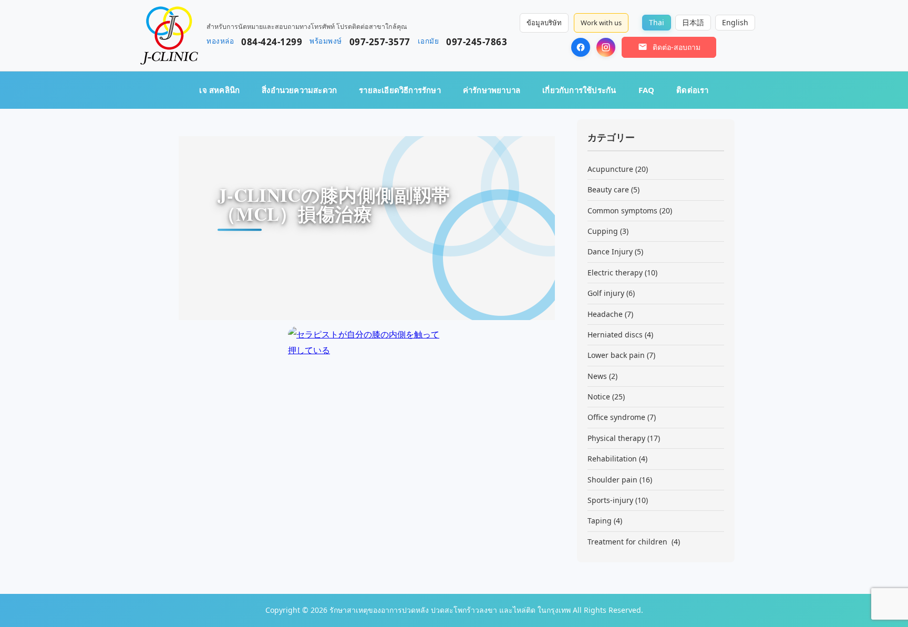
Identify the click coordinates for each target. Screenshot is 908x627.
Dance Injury (610, 251)
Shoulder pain (612, 480)
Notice (598, 397)
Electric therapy (615, 272)
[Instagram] (605, 47)
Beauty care (608, 189)
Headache (605, 314)
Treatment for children (628, 542)
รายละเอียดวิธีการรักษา (400, 90)
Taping (599, 521)
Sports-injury (610, 500)
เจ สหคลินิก (219, 90)
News (597, 376)
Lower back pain (616, 355)
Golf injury (605, 293)
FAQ (646, 90)
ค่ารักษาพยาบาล (491, 90)
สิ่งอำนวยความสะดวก (299, 90)
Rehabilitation (612, 459)
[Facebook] (580, 47)
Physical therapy (616, 438)
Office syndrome (616, 417)
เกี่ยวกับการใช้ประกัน (579, 90)
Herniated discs (615, 335)
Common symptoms (622, 210)
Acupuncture (610, 169)
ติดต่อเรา (692, 90)
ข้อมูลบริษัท (544, 22)
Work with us (601, 22)
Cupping (602, 231)
